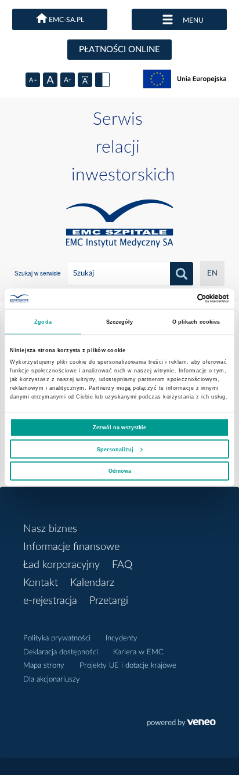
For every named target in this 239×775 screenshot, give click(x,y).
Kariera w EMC (138, 652)
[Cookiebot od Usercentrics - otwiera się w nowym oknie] (178, 298)
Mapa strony (43, 665)
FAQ (122, 565)
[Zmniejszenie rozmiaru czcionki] (33, 80)
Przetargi (108, 601)
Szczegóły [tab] (119, 322)
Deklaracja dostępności (60, 652)
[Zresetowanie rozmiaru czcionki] (50, 80)
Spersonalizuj (115, 449)
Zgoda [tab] (43, 322)
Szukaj (181, 273)
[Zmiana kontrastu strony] (102, 80)
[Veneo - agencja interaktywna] (181, 724)
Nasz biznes (50, 529)
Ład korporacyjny (61, 565)
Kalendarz (92, 583)
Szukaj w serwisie (38, 273)
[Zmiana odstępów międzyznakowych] (85, 80)
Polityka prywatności (56, 638)
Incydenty (121, 638)
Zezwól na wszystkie (119, 427)
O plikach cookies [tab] (196, 322)
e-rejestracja (50, 601)
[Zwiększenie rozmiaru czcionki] (67, 80)
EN (212, 273)
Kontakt (40, 583)
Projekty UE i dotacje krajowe (127, 665)
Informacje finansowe (71, 547)
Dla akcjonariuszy (51, 679)
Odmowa (119, 471)
